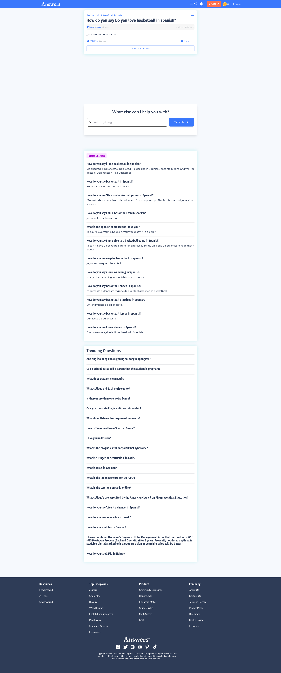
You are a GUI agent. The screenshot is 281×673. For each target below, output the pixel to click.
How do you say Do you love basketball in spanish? (131, 20)
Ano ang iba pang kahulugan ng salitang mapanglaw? (119, 359)
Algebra (93, 590)
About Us (194, 590)
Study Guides (146, 608)
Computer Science (98, 626)
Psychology (95, 620)
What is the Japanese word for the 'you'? (111, 478)
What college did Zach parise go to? (108, 388)
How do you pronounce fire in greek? (109, 517)
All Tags (43, 596)
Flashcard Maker (147, 602)
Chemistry (94, 596)
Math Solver (145, 614)
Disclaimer (194, 614)
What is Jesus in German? (102, 468)
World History (96, 608)
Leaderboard (46, 590)
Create (212, 3)
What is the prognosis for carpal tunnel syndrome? (117, 448)
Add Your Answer (140, 48)
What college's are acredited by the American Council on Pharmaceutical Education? (137, 497)
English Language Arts (101, 614)
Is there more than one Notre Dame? (108, 398)
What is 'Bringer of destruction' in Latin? (111, 458)
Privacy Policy (196, 608)
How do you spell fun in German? (106, 527)
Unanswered (46, 602)
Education (118, 15)
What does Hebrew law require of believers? (113, 418)
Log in (237, 4)
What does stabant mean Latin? (105, 379)
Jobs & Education (104, 15)
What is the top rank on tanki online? (109, 487)
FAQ (141, 620)
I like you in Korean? (99, 438)
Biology (93, 602)
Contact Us (195, 596)
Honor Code (145, 596)
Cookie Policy (196, 620)
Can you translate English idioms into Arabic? (114, 408)
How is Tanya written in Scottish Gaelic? (111, 428)
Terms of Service (198, 602)
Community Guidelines (150, 590)
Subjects (90, 15)
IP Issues (194, 626)
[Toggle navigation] (191, 4)
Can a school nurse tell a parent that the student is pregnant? (123, 369)
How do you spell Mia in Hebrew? (107, 553)
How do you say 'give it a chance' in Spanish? (113, 507)
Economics (94, 632)
